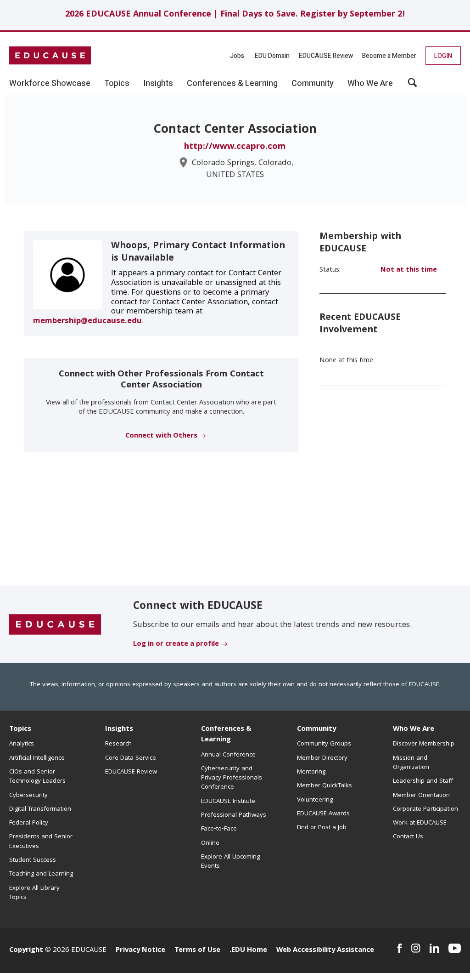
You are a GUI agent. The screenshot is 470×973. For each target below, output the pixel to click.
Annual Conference (228, 755)
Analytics (21, 744)
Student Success (32, 860)
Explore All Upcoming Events (230, 861)
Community (316, 729)
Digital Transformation (40, 809)
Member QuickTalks (324, 786)
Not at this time (408, 270)
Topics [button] (116, 84)
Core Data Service (130, 758)
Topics (20, 729)
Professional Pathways (233, 815)
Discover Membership (423, 744)
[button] (412, 86)
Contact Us (408, 837)
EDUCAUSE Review (326, 56)
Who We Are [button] (370, 84)
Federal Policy (28, 823)
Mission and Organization (411, 763)
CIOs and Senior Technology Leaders (37, 776)
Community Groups (324, 744)
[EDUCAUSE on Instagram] (415, 948)
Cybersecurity (28, 796)
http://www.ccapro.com (235, 147)
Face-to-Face (219, 829)
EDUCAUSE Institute (228, 802)
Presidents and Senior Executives (41, 841)
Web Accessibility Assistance (325, 950)
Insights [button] (158, 84)
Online (210, 843)
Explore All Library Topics (34, 893)
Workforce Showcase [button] (49, 84)
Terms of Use (197, 950)
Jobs (237, 56)
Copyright (26, 950)
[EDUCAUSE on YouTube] (454, 948)
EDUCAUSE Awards (323, 814)
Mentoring (311, 772)
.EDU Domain (271, 56)
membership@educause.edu (87, 321)
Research (118, 744)
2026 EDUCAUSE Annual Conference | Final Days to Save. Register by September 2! (235, 15)
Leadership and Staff (423, 781)
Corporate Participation (425, 809)
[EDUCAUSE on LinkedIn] (434, 948)
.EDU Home (248, 950)
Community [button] (312, 84)
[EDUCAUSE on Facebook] (399, 948)
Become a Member (389, 56)
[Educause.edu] (55, 625)
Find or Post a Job (322, 828)
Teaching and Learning (41, 874)
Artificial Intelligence (37, 758)
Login (443, 56)
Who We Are (413, 729)
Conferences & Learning (226, 734)
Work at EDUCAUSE (420, 823)
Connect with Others (161, 436)
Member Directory (322, 758)
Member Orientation (421, 796)
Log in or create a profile (176, 644)
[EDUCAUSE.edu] (50, 55)
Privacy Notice (140, 950)
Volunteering (315, 800)
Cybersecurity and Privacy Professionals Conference (231, 778)
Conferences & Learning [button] (232, 84)
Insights (119, 729)
